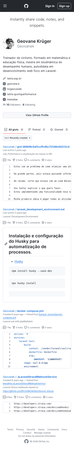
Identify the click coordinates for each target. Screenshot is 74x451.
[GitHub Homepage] (26, 441)
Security (31, 429)
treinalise (12, 99)
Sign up (64, 6)
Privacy (20, 429)
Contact (27, 432)
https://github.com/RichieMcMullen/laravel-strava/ (28, 391)
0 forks (19, 160)
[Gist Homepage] (26, 6)
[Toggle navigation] (5, 6)
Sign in (50, 6)
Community (53, 429)
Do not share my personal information (37, 436)
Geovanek (9, 146)
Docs (64, 429)
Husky (19, 261)
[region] (37, 183)
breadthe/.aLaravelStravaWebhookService (24, 383)
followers (13, 104)
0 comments (33, 160)
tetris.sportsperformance (21, 94)
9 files (9, 397)
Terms (10, 429)
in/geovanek (14, 88)
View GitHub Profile (37, 115)
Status (41, 429)
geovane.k (13, 83)
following (29, 104)
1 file (8, 160)
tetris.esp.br (14, 78)
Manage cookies (42, 432)
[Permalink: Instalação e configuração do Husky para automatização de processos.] (6, 243)
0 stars (48, 160)
